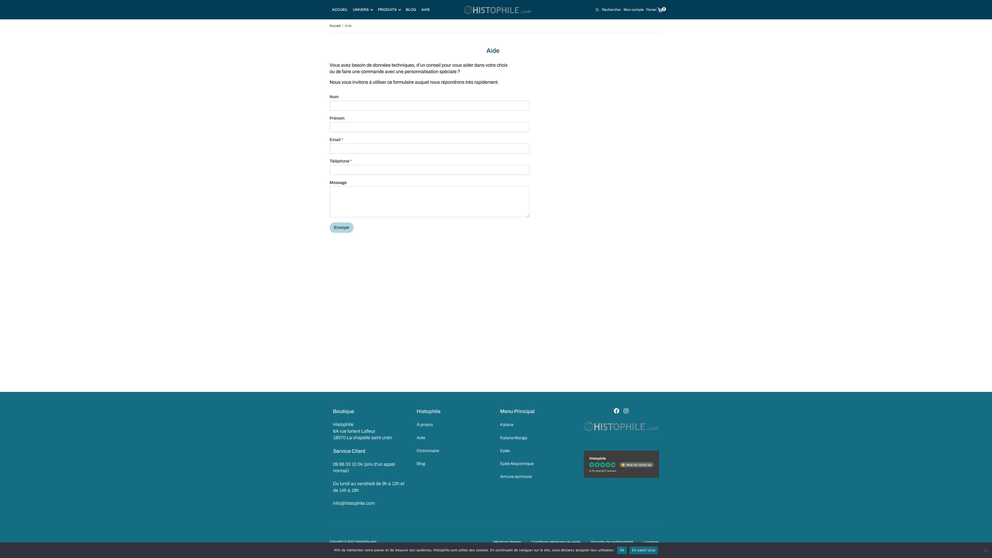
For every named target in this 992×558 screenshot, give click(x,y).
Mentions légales (507, 542)
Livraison (651, 542)
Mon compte (634, 10)
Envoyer (341, 227)
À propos (425, 424)
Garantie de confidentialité (612, 542)
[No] (985, 550)
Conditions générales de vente (555, 542)
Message (338, 182)
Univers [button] (361, 10)
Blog (411, 10)
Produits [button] (387, 10)
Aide (421, 438)
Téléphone (341, 161)
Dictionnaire (428, 450)
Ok (622, 550)
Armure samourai (516, 476)
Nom (334, 97)
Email (336, 139)
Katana (507, 424)
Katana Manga (513, 438)
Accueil (340, 10)
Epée (505, 450)
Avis (425, 10)
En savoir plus (644, 550)
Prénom (337, 118)
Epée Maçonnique (517, 463)
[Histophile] (498, 10)
